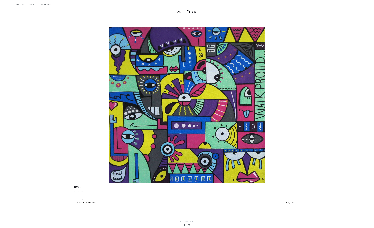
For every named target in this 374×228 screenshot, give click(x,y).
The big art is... (290, 202)
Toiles (81, 191)
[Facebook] (185, 225)
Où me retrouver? (45, 5)
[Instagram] (188, 225)
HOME (17, 5)
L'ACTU (32, 5)
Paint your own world (87, 202)
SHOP (24, 5)
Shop (75, 191)
